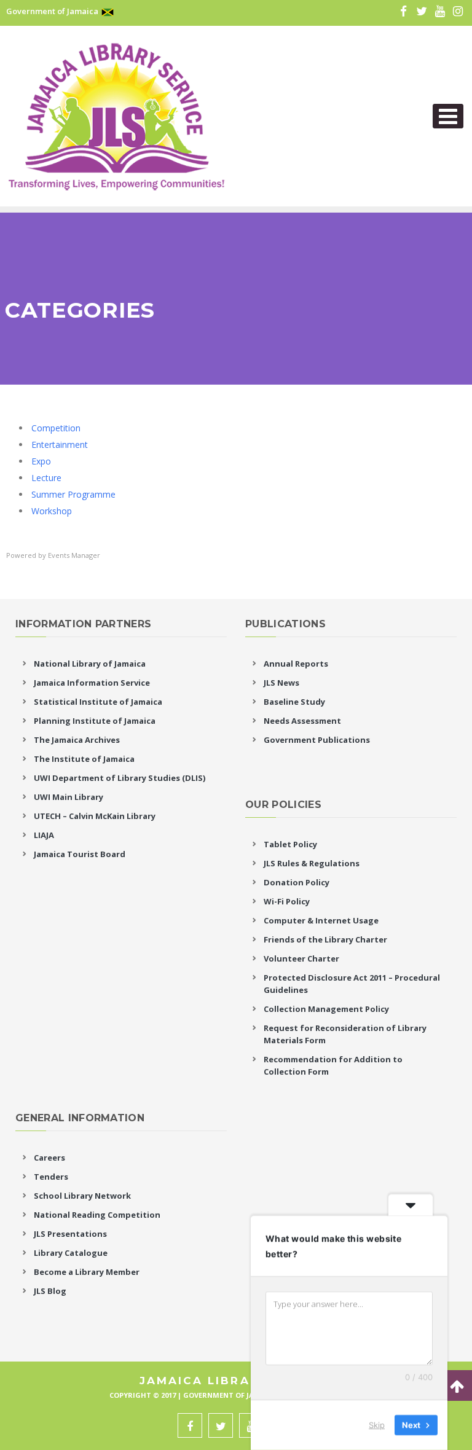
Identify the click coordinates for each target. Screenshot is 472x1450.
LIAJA (44, 835)
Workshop (51, 511)
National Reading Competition (97, 1214)
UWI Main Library (68, 796)
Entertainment (59, 444)
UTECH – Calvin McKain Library (94, 815)
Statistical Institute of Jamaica (98, 701)
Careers (49, 1157)
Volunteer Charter (301, 958)
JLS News (281, 682)
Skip (377, 1425)
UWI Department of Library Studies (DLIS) (119, 777)
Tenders (51, 1176)
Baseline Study (294, 701)
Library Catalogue (71, 1252)
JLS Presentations (70, 1233)
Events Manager (74, 555)
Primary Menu (448, 116)
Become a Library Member (87, 1271)
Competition (56, 428)
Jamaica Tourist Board (79, 854)
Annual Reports (296, 663)
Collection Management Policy (326, 1008)
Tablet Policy (290, 844)
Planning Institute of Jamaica (94, 720)
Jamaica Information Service (92, 682)
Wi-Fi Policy (287, 901)
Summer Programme (73, 494)
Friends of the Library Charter (325, 939)
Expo (41, 461)
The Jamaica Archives (77, 739)
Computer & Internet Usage (321, 920)
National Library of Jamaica (90, 663)
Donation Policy (296, 882)
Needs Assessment (302, 720)
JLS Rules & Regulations (312, 863)
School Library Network (82, 1195)
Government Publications (317, 739)
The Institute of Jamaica (84, 758)
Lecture (46, 478)
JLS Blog (50, 1290)
